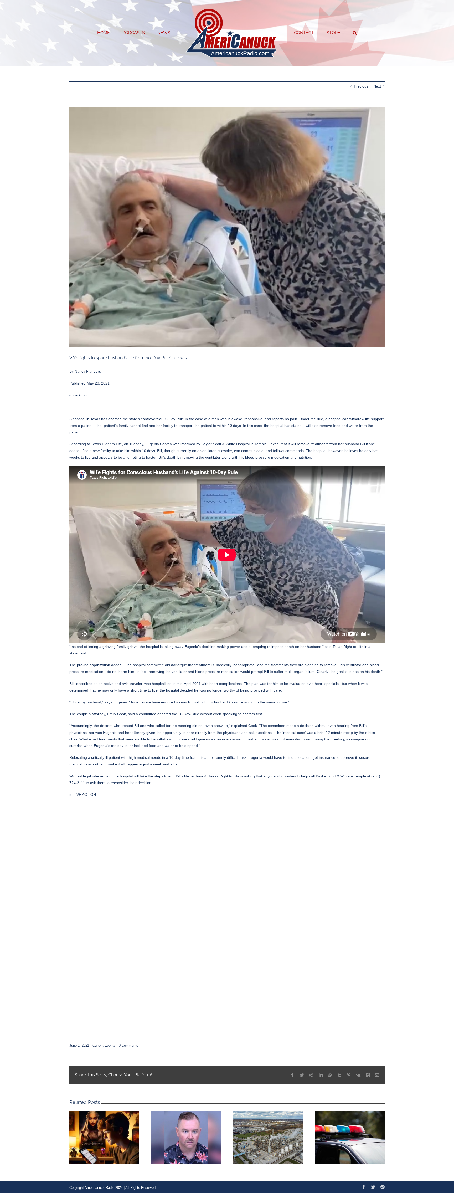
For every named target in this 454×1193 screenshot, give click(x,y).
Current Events (103, 1045)
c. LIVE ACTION (82, 794)
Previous (361, 86)
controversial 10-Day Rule (162, 419)
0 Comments (128, 1045)
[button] (334, 33)
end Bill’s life (178, 776)
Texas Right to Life (106, 444)
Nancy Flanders (88, 371)
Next (377, 86)
